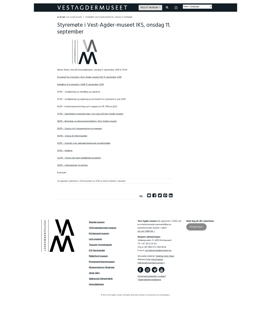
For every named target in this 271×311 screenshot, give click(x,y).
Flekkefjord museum (98, 256)
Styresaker (122, 181)
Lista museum (95, 239)
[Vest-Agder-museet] (96, 7)
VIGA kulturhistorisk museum (102, 228)
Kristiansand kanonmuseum (102, 262)
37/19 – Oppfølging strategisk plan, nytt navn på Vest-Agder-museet (90, 114)
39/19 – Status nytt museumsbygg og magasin (79, 129)
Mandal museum (97, 222)
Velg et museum (149, 7)
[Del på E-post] (149, 196)
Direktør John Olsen (165, 256)
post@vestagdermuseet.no (158, 250)
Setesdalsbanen (96, 284)
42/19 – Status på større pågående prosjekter (79, 158)
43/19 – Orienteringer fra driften (72, 165)
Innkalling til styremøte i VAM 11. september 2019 (80, 84)
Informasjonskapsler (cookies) (152, 276)
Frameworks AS (153, 295)
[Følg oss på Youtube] (161, 270)
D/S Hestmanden (97, 250)
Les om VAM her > (146, 231)
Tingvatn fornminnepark (100, 245)
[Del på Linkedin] (171, 196)
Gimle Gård (94, 273)
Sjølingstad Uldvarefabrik (101, 279)
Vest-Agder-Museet (74, 17)
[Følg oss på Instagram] (147, 270)
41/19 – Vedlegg (64, 151)
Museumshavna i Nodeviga (101, 267)
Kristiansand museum (99, 233)
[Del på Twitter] (160, 196)
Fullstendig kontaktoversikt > (151, 263)
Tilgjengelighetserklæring (149, 280)
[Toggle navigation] (176, 8)
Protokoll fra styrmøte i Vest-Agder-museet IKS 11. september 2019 (89, 77)
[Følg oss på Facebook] (140, 270)
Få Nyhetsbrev (196, 227)
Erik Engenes (157, 259)
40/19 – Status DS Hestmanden (72, 136)
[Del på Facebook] (154, 196)
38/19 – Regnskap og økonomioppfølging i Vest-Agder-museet (87, 121)
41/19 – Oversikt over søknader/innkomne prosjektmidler (83, 143)
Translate (203, 10)
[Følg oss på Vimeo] (154, 270)
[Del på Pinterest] (165, 196)
